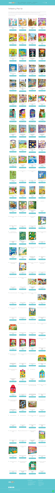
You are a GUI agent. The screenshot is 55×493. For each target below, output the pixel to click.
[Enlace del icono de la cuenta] (46, 2)
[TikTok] (13, 487)
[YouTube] (12, 487)
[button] (31, 2)
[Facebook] (10, 487)
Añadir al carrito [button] (42, 45)
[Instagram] (8, 487)
